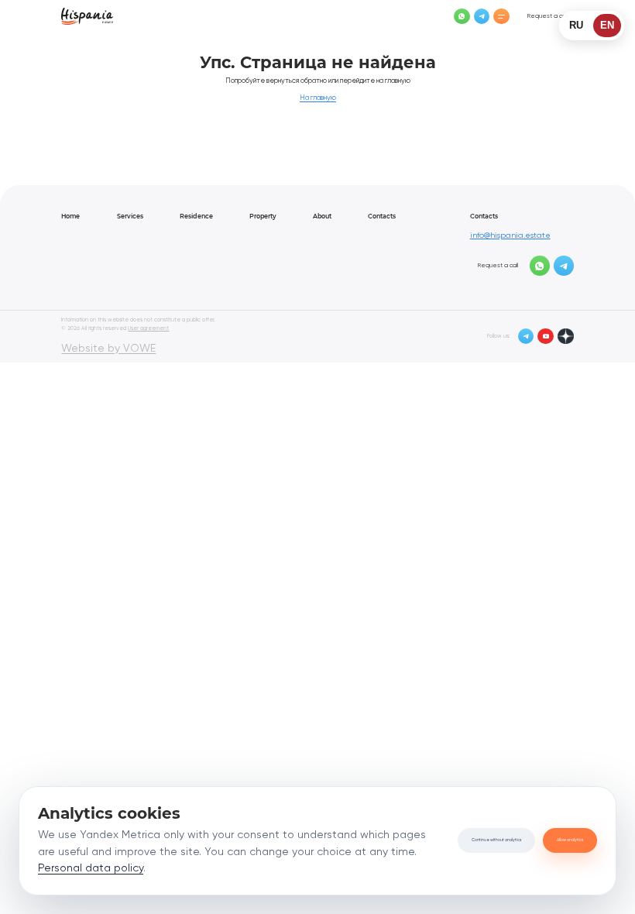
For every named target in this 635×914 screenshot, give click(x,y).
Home (70, 216)
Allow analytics (570, 840)
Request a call (547, 16)
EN (607, 25)
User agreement (148, 328)
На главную (318, 97)
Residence (196, 216)
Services (130, 216)
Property (262, 216)
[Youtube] (545, 336)
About (322, 216)
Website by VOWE (108, 348)
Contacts (382, 216)
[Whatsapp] (462, 17)
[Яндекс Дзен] (566, 336)
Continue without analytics (496, 840)
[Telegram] (482, 17)
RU (576, 25)
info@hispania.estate (510, 235)
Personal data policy (90, 868)
